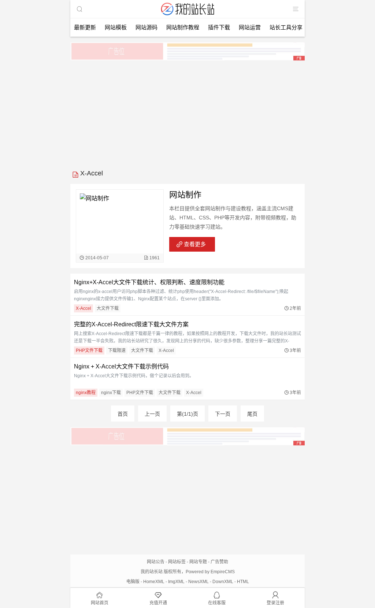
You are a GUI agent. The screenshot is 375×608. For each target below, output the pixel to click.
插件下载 (219, 27)
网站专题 (198, 561)
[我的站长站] (187, 16)
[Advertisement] (187, 113)
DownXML (222, 581)
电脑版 (133, 581)
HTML (243, 581)
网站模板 (116, 27)
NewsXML (198, 581)
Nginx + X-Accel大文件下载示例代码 (121, 366)
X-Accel (83, 308)
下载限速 (117, 350)
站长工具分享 (286, 27)
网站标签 (177, 561)
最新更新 (85, 27)
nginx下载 (111, 392)
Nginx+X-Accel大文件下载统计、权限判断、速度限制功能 (149, 282)
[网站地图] (295, 9)
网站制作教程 (182, 27)
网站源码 (146, 27)
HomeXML (153, 581)
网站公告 (155, 561)
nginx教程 (86, 392)
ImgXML (176, 581)
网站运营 (250, 27)
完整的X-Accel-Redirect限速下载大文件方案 (131, 324)
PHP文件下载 (89, 350)
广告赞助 (219, 561)
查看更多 (195, 244)
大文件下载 (108, 308)
